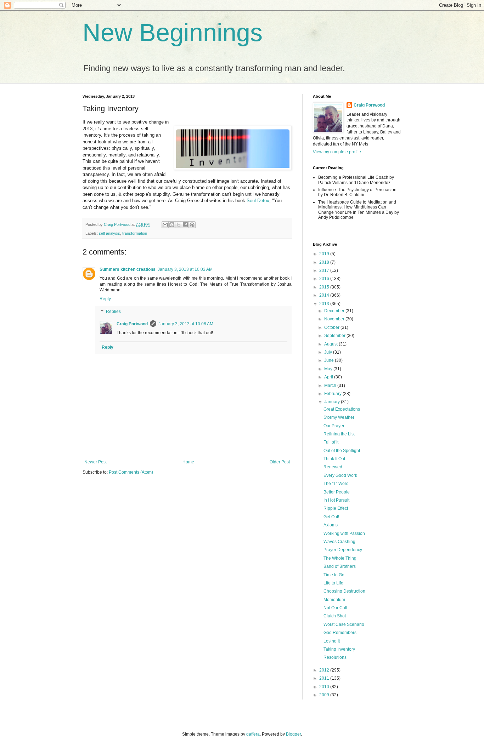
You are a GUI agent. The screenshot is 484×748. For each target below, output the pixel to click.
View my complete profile (337, 151)
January (332, 401)
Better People (336, 492)
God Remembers (339, 632)
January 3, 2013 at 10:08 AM (185, 323)
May (328, 368)
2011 (324, 678)
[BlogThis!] (171, 224)
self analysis (109, 233)
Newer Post (95, 461)
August (331, 344)
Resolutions (335, 657)
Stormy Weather (338, 417)
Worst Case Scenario (343, 624)
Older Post (280, 461)
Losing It (331, 641)
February (333, 393)
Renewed (332, 466)
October (332, 327)
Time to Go (333, 574)
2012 (324, 670)
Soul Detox (258, 200)
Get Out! (331, 516)
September (335, 335)
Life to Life (333, 583)
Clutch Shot (334, 615)
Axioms (330, 525)
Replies (113, 311)
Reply (105, 298)
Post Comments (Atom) (131, 472)
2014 (324, 295)
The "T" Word (336, 483)
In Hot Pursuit (336, 500)
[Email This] (165, 224)
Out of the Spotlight (341, 450)
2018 (324, 262)
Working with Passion (344, 533)
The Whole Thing (339, 558)
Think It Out (334, 458)
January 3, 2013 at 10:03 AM (185, 269)
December (334, 310)
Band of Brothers (339, 566)
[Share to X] (178, 224)
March (330, 385)
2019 (324, 253)
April (329, 377)
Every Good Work (340, 475)
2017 (324, 270)
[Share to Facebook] (185, 224)
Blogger (293, 734)
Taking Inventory (339, 649)
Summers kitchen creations (128, 269)
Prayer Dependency (342, 549)
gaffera (253, 734)
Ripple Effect (335, 508)
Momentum (334, 599)
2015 (324, 287)
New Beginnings (173, 32)
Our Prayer (333, 425)
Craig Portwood (132, 323)
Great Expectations (341, 409)
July (328, 352)
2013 (324, 303)
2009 (324, 694)
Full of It (330, 442)
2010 (324, 686)
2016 (324, 278)
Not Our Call (335, 607)
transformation (134, 233)
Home (188, 461)
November (334, 318)
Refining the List (339, 434)
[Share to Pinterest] (192, 224)
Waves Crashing (339, 541)
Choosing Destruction (344, 591)
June (329, 360)
